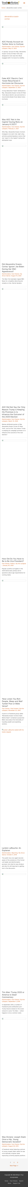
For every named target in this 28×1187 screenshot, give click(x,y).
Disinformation (6, 46)
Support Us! (16, 1183)
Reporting (15, 853)
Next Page (14, 1165)
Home (6, 1181)
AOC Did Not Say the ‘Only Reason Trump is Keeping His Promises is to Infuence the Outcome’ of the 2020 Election (13, 412)
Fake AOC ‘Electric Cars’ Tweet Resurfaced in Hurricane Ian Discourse (12, 80)
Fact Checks (15, 46)
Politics (12, 563)
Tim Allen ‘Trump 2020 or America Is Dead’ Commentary (13, 994)
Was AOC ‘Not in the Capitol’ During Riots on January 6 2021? (12, 121)
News (9, 1183)
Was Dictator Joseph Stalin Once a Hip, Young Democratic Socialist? (14, 1139)
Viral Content (14, 708)
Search (21, 1181)
